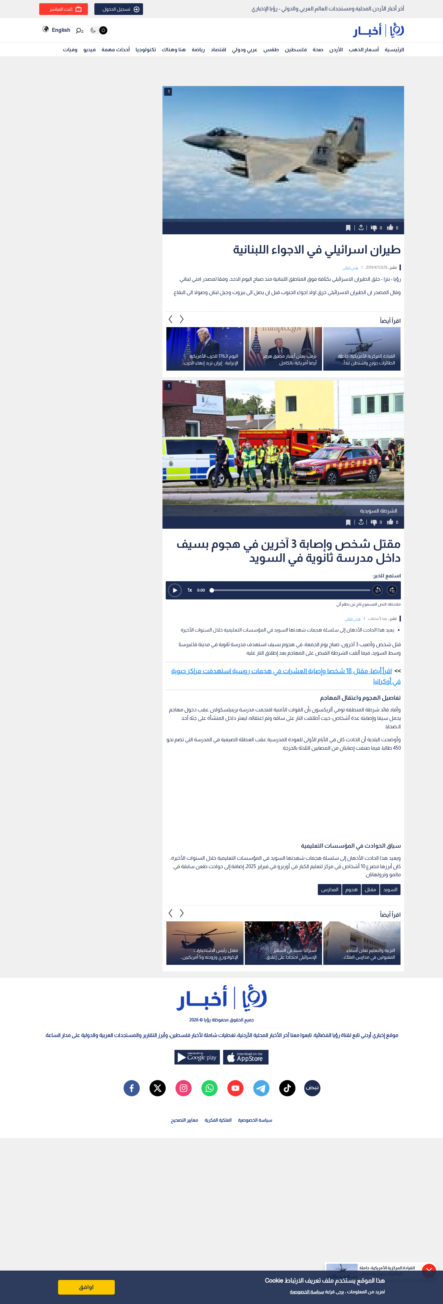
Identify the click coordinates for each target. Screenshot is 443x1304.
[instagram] (183, 1088)
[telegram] (261, 1088)
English (61, 30)
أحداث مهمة (116, 49)
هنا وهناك (174, 49)
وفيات (70, 49)
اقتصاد (218, 49)
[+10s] (392, 590)
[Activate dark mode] (98, 30)
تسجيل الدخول (116, 9)
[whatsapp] (209, 1088)
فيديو (89, 49)
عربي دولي (350, 267)
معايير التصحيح (184, 1120)
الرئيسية (394, 49)
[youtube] (235, 1088)
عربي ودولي (244, 49)
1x (189, 590)
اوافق (86, 1287)
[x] (158, 1088)
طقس (271, 49)
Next (170, 319)
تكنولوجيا (146, 49)
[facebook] (132, 1088)
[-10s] (377, 590)
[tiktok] (287, 1088)
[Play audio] (175, 590)
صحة (318, 49)
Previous (182, 319)
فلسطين (296, 49)
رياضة (198, 49)
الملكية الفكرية (218, 1120)
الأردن (336, 49)
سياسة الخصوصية (307, 1291)
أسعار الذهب (364, 49)
